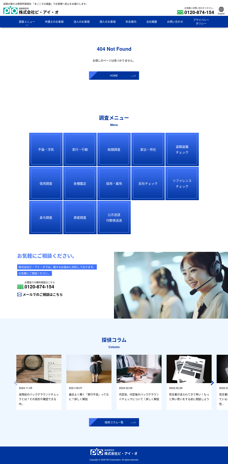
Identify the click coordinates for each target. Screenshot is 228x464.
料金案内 (131, 22)
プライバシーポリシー (201, 21)
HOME (114, 75)
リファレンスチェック (182, 183)
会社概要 (151, 22)
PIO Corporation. (113, 459)
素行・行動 (80, 149)
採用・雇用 (114, 183)
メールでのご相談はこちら (43, 294)
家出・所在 (148, 149)
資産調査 (80, 217)
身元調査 (46, 217)
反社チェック (148, 183)
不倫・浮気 (46, 149)
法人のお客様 (82, 22)
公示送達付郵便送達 (114, 217)
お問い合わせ (175, 22)
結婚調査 (114, 149)
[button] (213, 383)
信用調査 (46, 183)
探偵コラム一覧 (114, 422)
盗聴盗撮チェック (182, 149)
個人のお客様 (108, 22)
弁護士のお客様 (54, 22)
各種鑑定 (80, 183)
